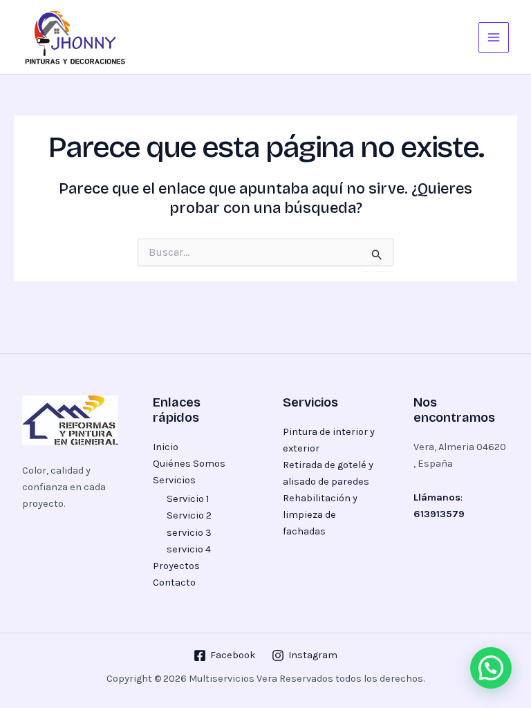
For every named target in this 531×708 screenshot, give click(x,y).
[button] (491, 668)
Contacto (174, 582)
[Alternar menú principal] (493, 37)
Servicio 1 (188, 499)
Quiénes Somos (189, 463)
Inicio (165, 447)
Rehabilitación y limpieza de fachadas (320, 514)
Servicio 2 (189, 515)
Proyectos (176, 566)
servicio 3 (189, 533)
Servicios (174, 480)
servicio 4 (189, 549)
